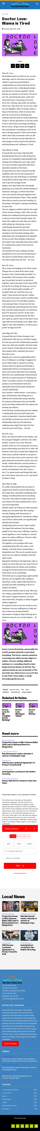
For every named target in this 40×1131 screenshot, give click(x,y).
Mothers (6, 692)
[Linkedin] (22, 1126)
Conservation (6, 760)
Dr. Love (5, 14)
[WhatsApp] (27, 66)
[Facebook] (13, 66)
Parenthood (15, 692)
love (27, 689)
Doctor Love (14, 689)
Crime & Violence (7, 769)
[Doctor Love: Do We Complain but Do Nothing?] (6, 705)
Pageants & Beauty (8, 740)
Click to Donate (10, 1044)
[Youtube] (36, 1126)
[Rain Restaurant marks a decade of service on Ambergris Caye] (29, 906)
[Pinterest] (22, 66)
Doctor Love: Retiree (32, 712)
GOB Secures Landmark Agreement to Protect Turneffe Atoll (9, 949)
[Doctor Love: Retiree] (33, 705)
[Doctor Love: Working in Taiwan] (20, 705)
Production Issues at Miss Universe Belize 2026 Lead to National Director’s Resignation (20, 745)
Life (22, 689)
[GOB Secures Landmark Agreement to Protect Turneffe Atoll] (10, 935)
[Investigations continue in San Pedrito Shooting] (29, 935)
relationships (27, 692)
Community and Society (9, 751)
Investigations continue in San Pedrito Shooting (28, 947)
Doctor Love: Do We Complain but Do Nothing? (6, 715)
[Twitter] (18, 66)
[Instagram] (17, 1126)
